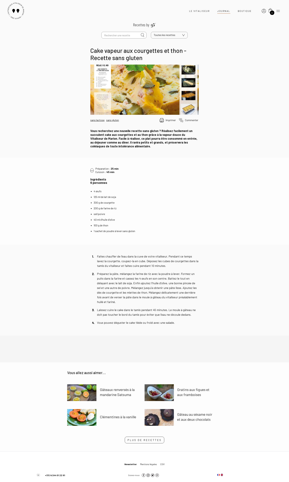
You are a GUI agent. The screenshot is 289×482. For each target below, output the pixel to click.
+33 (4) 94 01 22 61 (55, 475)
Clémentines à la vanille (118, 417)
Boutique (245, 11)
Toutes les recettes (164, 34)
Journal (223, 11)
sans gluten (112, 120)
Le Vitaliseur (199, 11)
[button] (144, 440)
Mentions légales (148, 464)
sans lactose (97, 120)
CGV (162, 464)
